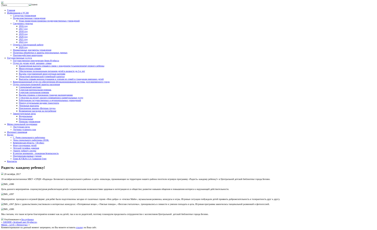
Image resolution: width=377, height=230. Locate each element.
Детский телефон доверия (26, 148)
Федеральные (25, 116)
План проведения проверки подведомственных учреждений (49, 21)
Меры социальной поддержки (22, 124)
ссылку (79, 227)
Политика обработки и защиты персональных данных (40, 52)
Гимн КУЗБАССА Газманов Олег (30, 158)
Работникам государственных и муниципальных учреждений (50, 100)
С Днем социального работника (29, 137)
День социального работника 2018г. (31, 140)
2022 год (23, 42)
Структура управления (24, 15)
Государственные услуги (19, 58)
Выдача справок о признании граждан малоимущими (46, 95)
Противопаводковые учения (27, 156)
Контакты (12, 161)
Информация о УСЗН (18, 13)
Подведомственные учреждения (29, 18)
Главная (11, 10)
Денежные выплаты (29, 105)
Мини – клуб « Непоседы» (14, 225)
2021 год (23, 39)
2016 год (23, 26)
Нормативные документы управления (32, 50)
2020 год (23, 36)
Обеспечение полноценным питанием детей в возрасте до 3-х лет (52, 71)
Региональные (26, 119)
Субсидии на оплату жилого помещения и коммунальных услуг (51, 97)
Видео (10, 135)
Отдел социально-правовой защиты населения (36, 84)
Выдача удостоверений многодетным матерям (42, 74)
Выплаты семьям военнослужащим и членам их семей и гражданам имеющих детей (61, 79)
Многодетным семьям (30, 68)
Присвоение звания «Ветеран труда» (37, 108)
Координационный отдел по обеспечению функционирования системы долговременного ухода (61, 82)
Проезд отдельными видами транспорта (39, 103)
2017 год (23, 29)
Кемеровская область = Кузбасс (28, 143)
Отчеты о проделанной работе (28, 44)
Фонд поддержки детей (25, 145)
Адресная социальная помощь (34, 92)
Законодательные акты (24, 113)
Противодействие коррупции (28, 55)
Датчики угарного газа (24, 129)
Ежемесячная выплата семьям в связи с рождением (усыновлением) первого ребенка (61, 66)
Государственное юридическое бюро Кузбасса (36, 60)
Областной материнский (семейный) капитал (42, 76)
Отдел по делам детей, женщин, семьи (32, 63)
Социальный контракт (30, 87)
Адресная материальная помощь (35, 89)
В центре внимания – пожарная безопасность (36, 153)
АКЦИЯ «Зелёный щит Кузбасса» (20, 222)
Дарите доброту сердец (24, 150)
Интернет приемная (17, 132)
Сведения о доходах (23, 23)
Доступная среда (21, 127)
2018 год (23, 31)
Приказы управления (29, 121)
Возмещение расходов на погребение (37, 111)
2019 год (23, 34)
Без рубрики (27, 219)
